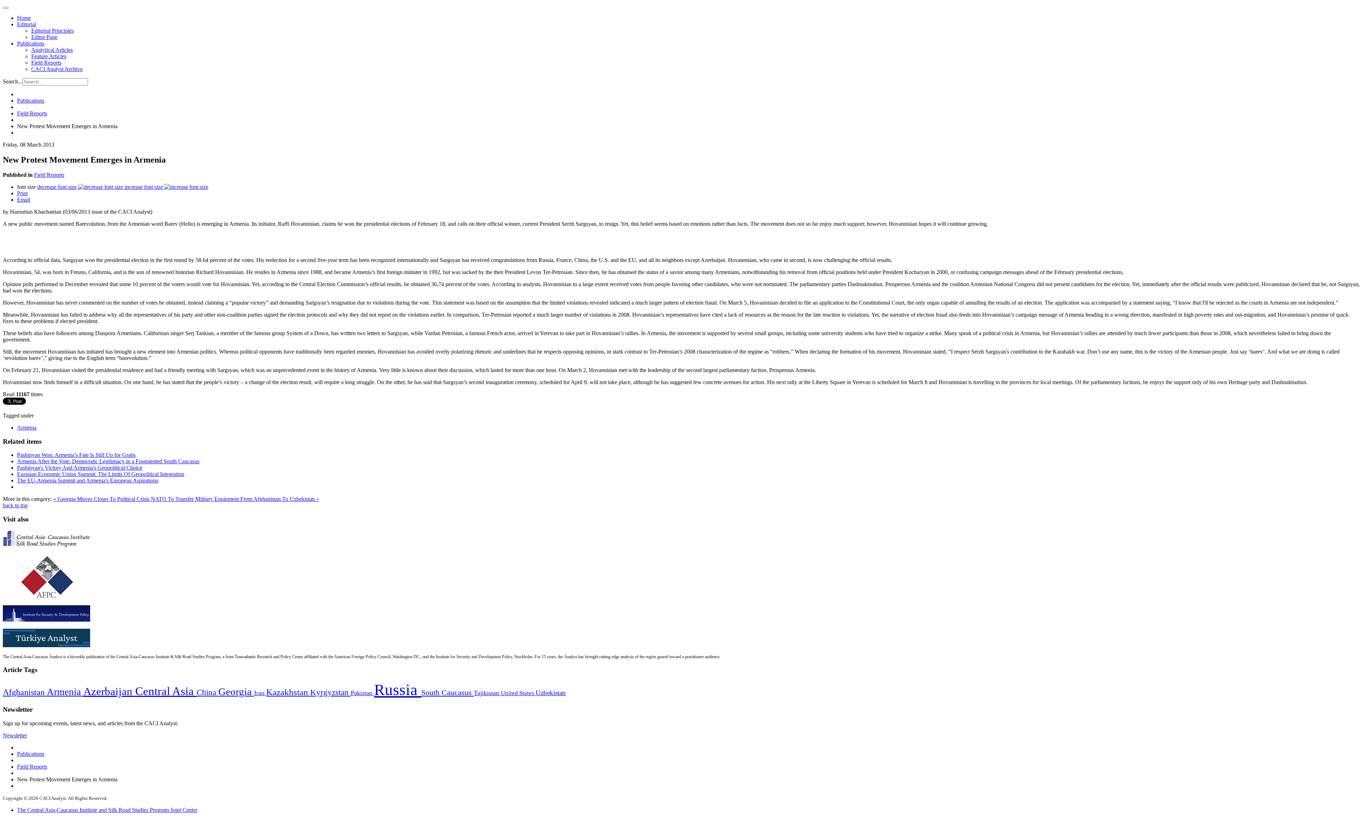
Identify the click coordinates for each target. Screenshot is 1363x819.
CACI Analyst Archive (57, 69)
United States (518, 693)
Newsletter (15, 735)
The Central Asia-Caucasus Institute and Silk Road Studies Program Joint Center (107, 810)
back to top (15, 505)
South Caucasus (447, 692)
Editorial (26, 24)
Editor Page (44, 37)
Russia (397, 690)
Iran (260, 693)
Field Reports (46, 63)
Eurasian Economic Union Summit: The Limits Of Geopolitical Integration (100, 474)
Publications (30, 43)
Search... (12, 81)
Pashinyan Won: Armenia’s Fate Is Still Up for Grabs (76, 455)
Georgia (236, 691)
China (207, 692)
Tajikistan (487, 693)
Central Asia (166, 691)
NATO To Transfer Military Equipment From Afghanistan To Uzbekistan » (235, 499)
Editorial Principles (52, 31)
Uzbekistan (551, 693)
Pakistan (362, 693)
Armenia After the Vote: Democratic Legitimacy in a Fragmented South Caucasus (108, 461)
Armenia (27, 428)
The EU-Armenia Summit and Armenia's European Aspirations (87, 480)
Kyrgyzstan (330, 692)
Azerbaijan (109, 692)
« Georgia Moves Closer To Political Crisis (102, 499)
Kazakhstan (288, 692)
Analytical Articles (52, 50)
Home (24, 18)
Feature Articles (48, 56)
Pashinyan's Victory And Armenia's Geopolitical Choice (79, 468)
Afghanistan (25, 692)
